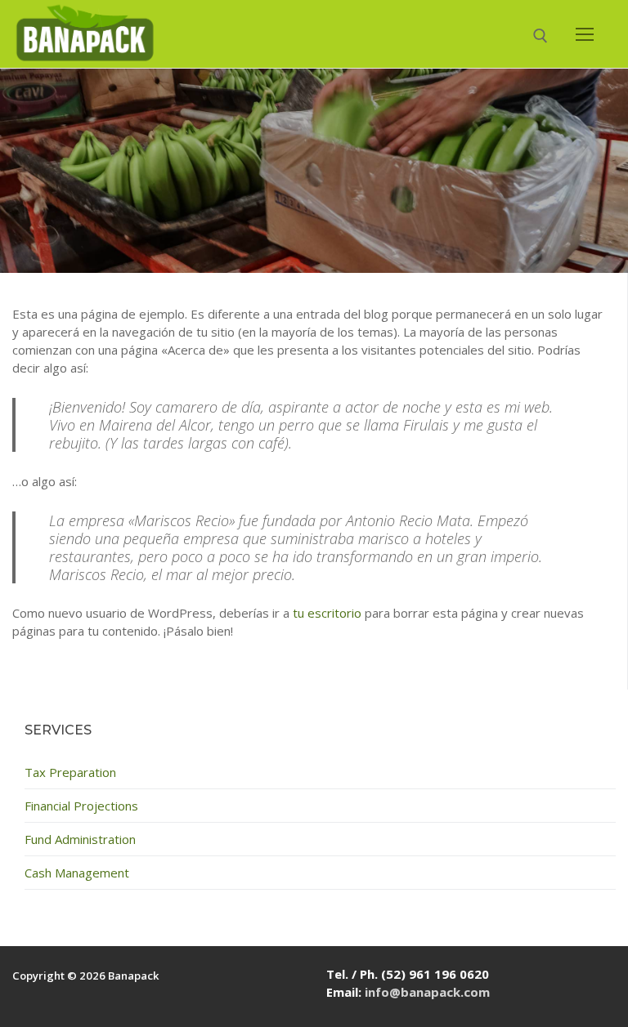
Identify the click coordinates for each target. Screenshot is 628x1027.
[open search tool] (540, 36)
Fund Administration (80, 839)
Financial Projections (81, 805)
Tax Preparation (70, 772)
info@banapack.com (427, 992)
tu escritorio (327, 613)
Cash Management (77, 872)
